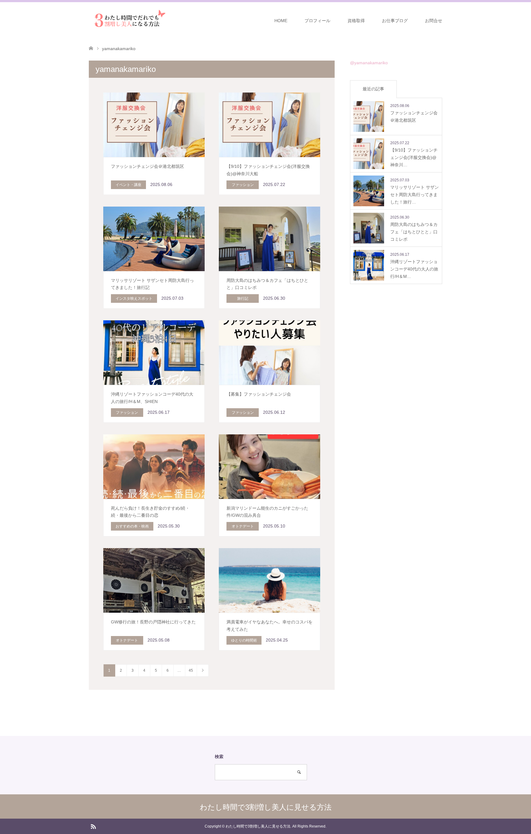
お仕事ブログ (395, 20)
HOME (280, 20)
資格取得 (356, 20)
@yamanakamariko (369, 62)
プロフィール (317, 20)
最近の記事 (373, 88)
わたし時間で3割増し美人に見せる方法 (266, 807)
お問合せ (433, 20)
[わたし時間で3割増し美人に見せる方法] (128, 20)
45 (191, 670)
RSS (93, 826)
